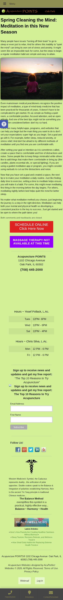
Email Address (17, 403)
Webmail (24, 580)
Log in (40, 580)
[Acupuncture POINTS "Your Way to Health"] (31, 11)
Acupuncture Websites (19, 565)
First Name (15, 415)
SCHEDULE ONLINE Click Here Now (31, 227)
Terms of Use (51, 568)
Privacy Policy (31, 571)
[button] (4, 124)
